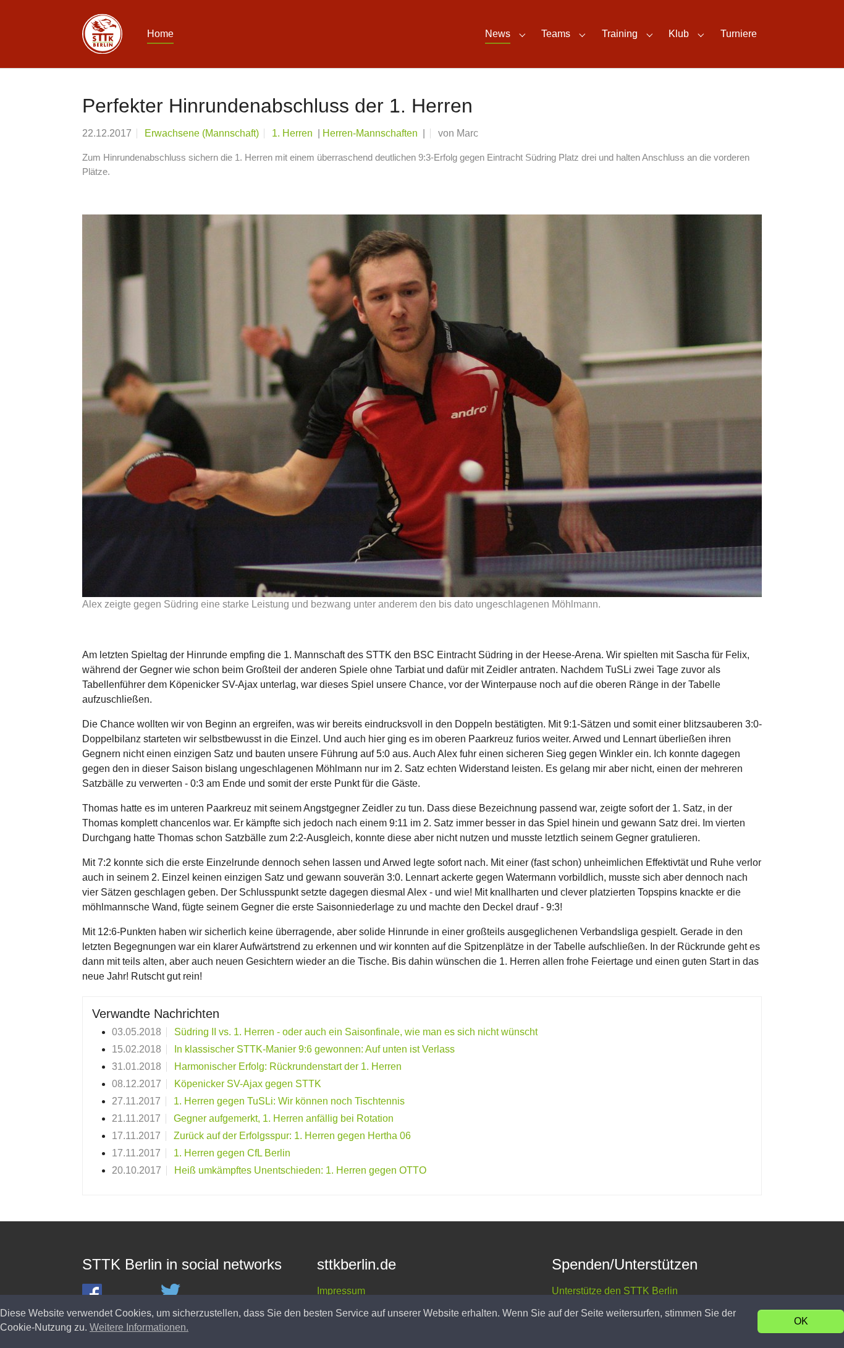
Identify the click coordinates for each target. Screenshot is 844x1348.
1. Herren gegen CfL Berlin (232, 1153)
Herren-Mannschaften (371, 133)
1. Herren (293, 133)
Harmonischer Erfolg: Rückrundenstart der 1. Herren (288, 1066)
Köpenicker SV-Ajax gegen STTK (247, 1084)
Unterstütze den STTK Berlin (615, 1291)
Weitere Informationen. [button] (139, 1327)
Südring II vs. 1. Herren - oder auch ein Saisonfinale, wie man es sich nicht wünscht (356, 1032)
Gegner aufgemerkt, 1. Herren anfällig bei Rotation (284, 1118)
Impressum (341, 1291)
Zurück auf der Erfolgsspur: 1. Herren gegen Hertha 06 (292, 1135)
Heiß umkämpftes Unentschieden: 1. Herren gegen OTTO (300, 1170)
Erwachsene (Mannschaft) (202, 133)
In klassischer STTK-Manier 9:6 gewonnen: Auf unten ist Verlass (314, 1049)
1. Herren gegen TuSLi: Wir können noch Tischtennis (289, 1101)
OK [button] (801, 1321)
